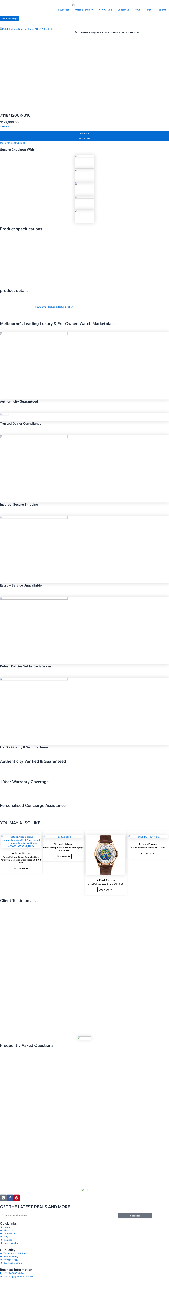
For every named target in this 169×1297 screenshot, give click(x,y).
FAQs (137, 9)
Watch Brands (82, 9)
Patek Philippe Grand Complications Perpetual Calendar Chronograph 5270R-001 (21, 860)
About (149, 9)
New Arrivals (105, 9)
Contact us (123, 9)
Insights (162, 9)
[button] (76, 32)
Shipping (5, 126)
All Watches (63, 9)
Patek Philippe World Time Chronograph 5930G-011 (63, 849)
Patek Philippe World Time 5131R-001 (106, 884)
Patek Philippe (22, 853)
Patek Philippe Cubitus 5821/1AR (148, 847)
